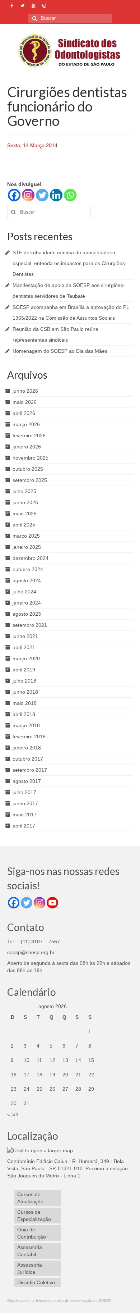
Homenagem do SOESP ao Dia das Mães (60, 351)
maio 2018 (25, 703)
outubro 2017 (28, 759)
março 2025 (26, 536)
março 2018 (26, 725)
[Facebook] (14, 195)
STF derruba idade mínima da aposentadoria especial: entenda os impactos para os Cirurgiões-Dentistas (70, 263)
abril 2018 (24, 714)
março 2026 (26, 424)
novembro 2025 (30, 458)
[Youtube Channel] (52, 902)
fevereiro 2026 (29, 435)
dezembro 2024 (30, 558)
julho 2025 (24, 491)
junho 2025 (25, 502)
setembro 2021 (30, 625)
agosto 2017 (27, 781)
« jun (12, 1114)
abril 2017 (24, 826)
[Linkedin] (56, 195)
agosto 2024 (27, 580)
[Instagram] (28, 195)
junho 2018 (25, 692)
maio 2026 (25, 402)
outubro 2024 (28, 569)
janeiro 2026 (27, 447)
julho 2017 (24, 792)
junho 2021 (25, 636)
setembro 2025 (30, 480)
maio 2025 (25, 513)
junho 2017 (25, 803)
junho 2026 (25, 391)
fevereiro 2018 (29, 736)
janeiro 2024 (27, 603)
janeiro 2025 (27, 547)
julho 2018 (24, 681)
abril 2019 (24, 670)
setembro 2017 (30, 770)
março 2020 (26, 658)
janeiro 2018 (27, 748)
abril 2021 (24, 647)
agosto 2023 (27, 614)
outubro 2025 (28, 469)
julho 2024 (24, 591)
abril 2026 (24, 413)
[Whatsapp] (70, 195)
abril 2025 (24, 525)
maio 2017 (25, 814)
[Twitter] (42, 195)
